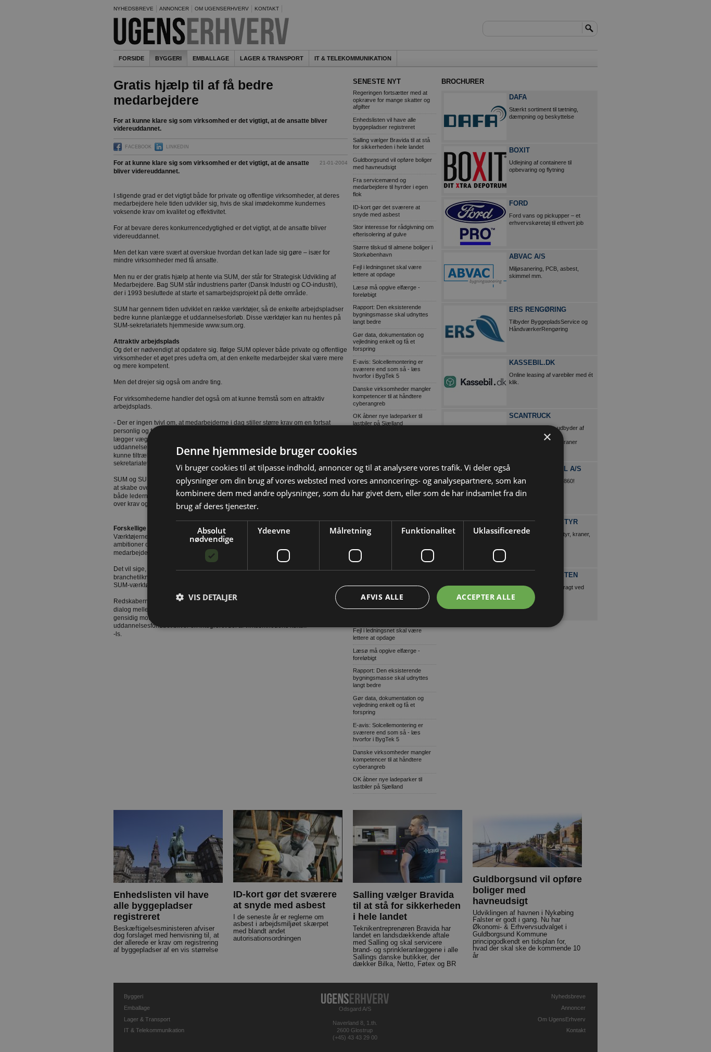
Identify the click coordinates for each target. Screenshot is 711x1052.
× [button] (547, 437)
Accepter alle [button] (485, 597)
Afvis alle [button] (382, 597)
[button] (206, 597)
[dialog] (355, 526)
